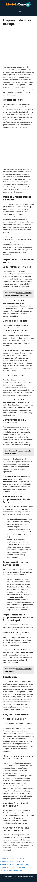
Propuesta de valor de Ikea (11, 871)
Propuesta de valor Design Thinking (14, 864)
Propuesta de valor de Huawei (12, 868)
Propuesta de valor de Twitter (12, 858)
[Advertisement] (18, 47)
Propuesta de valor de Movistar (13, 861)
